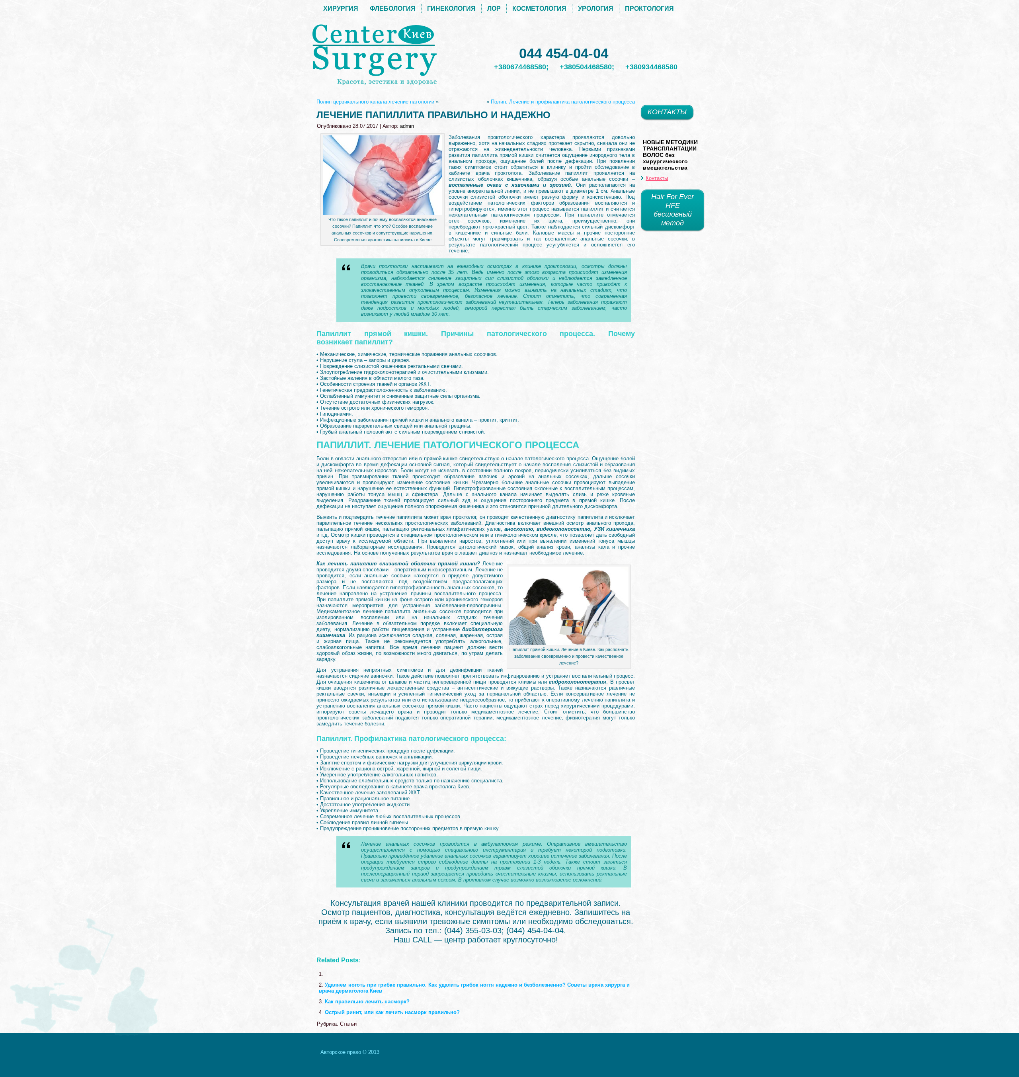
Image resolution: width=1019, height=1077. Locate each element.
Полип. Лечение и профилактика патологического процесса (563, 102)
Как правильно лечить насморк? (367, 1002)
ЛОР (494, 8)
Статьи (348, 1024)
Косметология (539, 8)
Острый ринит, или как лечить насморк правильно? (392, 1012)
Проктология (649, 8)
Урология (595, 8)
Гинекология (451, 8)
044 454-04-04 (563, 53)
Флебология (393, 8)
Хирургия (340, 8)
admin (407, 126)
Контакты (657, 178)
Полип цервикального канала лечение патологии (375, 102)
